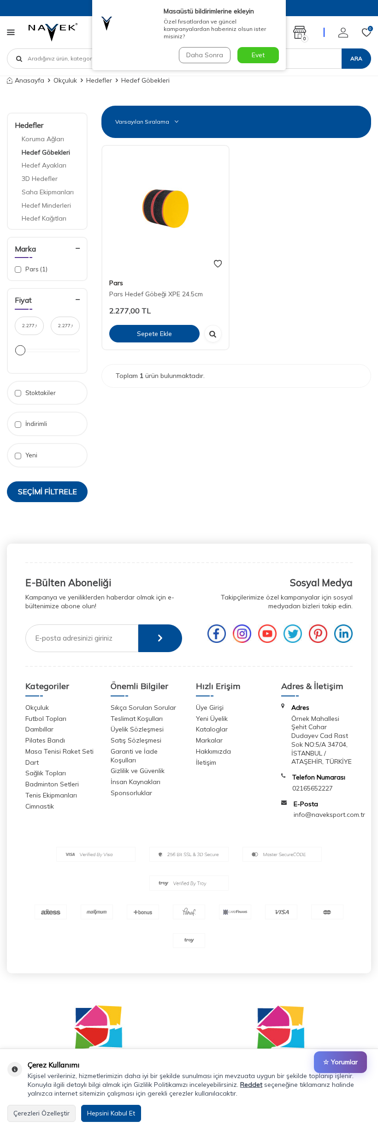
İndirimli (35, 423)
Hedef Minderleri (46, 205)
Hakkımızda (213, 751)
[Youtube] (267, 633)
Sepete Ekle (154, 334)
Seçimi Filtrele (47, 491)
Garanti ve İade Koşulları (134, 755)
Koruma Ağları (43, 139)
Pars (116, 283)
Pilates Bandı (45, 740)
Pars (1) (35, 269)
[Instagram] (242, 633)
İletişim (206, 762)
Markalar (209, 740)
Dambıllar (39, 729)
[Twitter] (293, 633)
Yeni (30, 455)
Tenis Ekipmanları (51, 795)
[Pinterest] (318, 633)
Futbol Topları (45, 718)
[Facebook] (216, 633)
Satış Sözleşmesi (136, 740)
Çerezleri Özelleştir (41, 1113)
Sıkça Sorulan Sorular (143, 707)
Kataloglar (212, 729)
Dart (32, 762)
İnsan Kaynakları (135, 782)
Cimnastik (39, 806)
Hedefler (99, 80)
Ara (356, 58)
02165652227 (312, 788)
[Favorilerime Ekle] (218, 264)
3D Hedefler (40, 178)
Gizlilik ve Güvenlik (138, 771)
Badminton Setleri (52, 784)
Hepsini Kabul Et (111, 1113)
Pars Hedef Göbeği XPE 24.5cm (156, 294)
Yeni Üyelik (212, 718)
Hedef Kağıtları (44, 218)
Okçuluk (65, 80)
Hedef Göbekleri (46, 152)
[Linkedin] (343, 633)
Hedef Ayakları (44, 165)
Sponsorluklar (131, 793)
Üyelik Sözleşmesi (137, 729)
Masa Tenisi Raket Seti (59, 751)
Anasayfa (29, 80)
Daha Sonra (204, 55)
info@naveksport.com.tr (329, 814)
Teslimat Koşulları (137, 718)
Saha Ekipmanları (48, 192)
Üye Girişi (210, 707)
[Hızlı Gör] (213, 333)
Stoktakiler (40, 392)
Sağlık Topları (45, 773)
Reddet (251, 1084)
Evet (258, 55)
